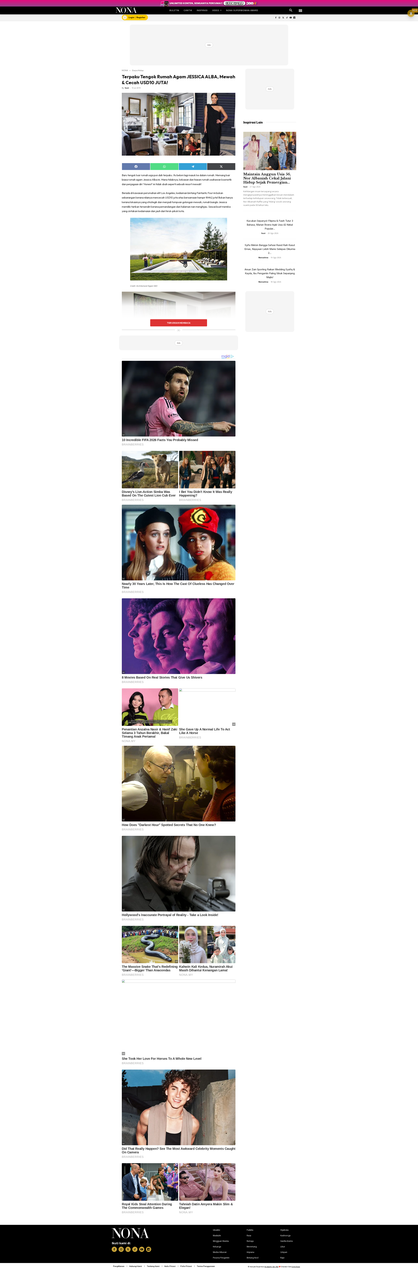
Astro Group (296, 1267)
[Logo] (126, 10)
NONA (125, 70)
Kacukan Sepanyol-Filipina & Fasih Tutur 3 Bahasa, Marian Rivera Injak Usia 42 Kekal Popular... (270, 224)
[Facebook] (276, 18)
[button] (291, 10)
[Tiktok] (287, 18)
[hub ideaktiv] (300, 9)
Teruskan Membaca (178, 323)
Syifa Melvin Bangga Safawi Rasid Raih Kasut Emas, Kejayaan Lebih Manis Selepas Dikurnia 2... (269, 249)
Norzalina (263, 257)
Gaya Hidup (138, 70)
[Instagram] (279, 18)
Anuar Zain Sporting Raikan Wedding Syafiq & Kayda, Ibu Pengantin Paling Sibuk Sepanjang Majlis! (270, 273)
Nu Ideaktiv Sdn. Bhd (271, 1267)
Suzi (127, 88)
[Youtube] (290, 18)
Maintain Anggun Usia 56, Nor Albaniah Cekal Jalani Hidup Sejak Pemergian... (267, 178)
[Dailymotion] (294, 18)
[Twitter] (283, 18)
